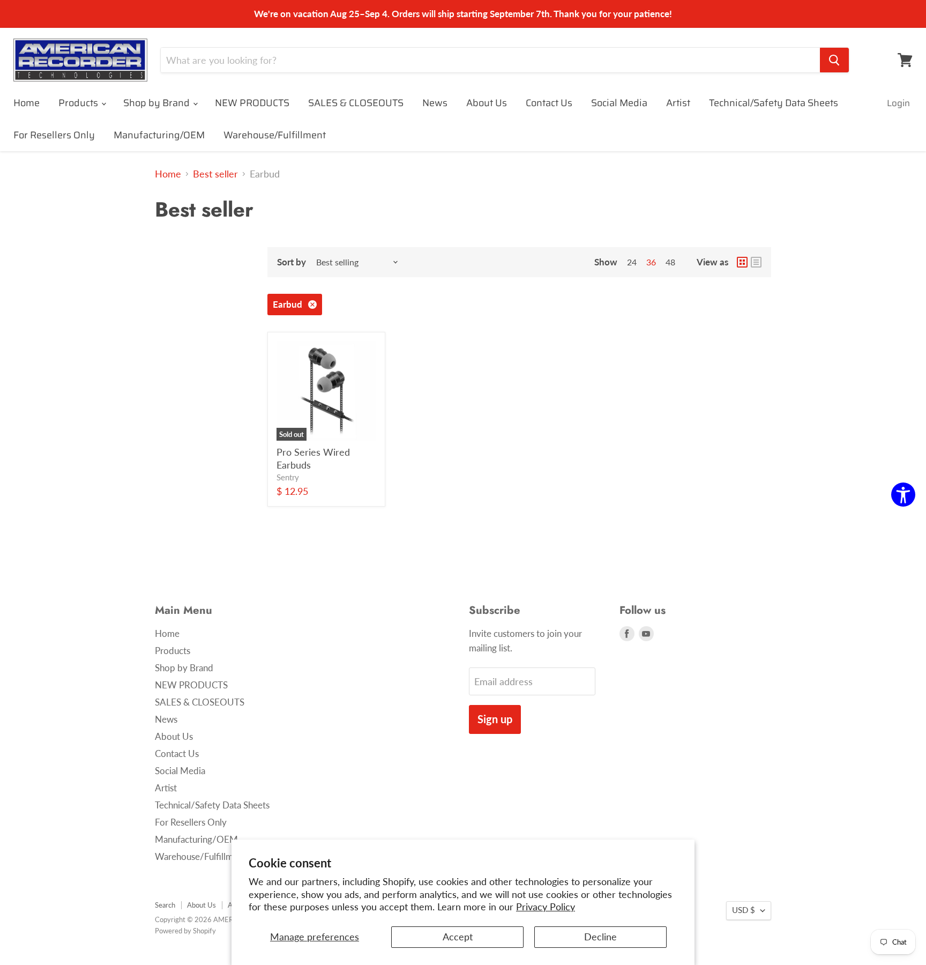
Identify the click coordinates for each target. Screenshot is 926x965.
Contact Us (549, 102)
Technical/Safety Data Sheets (773, 102)
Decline (600, 936)
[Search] (834, 60)
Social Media (619, 102)
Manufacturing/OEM (159, 135)
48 (670, 262)
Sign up (494, 718)
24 (632, 262)
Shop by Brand (157, 102)
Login (898, 103)
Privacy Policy (545, 906)
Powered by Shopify (185, 930)
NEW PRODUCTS (252, 102)
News (434, 102)
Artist (678, 102)
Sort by (291, 262)
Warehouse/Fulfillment (274, 135)
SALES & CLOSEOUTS (356, 102)
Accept (458, 936)
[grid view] (742, 262)
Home (26, 102)
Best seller (215, 174)
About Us (486, 102)
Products (79, 102)
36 (651, 262)
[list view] (756, 262)
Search (165, 905)
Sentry (288, 477)
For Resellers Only (54, 135)
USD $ (743, 910)
